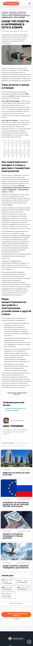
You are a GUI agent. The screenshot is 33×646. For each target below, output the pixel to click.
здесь (10, 205)
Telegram (16, 394)
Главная (5, 12)
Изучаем (12, 12)
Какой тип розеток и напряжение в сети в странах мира (14, 14)
